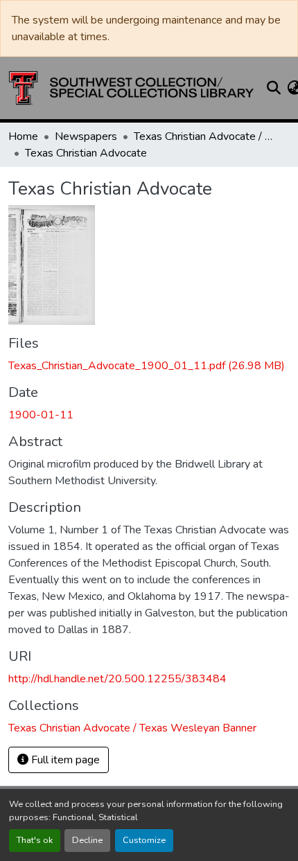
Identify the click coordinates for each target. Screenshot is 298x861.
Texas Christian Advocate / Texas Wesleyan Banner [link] (203, 136)
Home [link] (23, 136)
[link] (149, 365)
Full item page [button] (64, 759)
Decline (87, 840)
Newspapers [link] (86, 136)
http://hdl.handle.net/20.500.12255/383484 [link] (117, 678)
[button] (131, 88)
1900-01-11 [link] (40, 415)
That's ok (35, 840)
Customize (144, 840)
